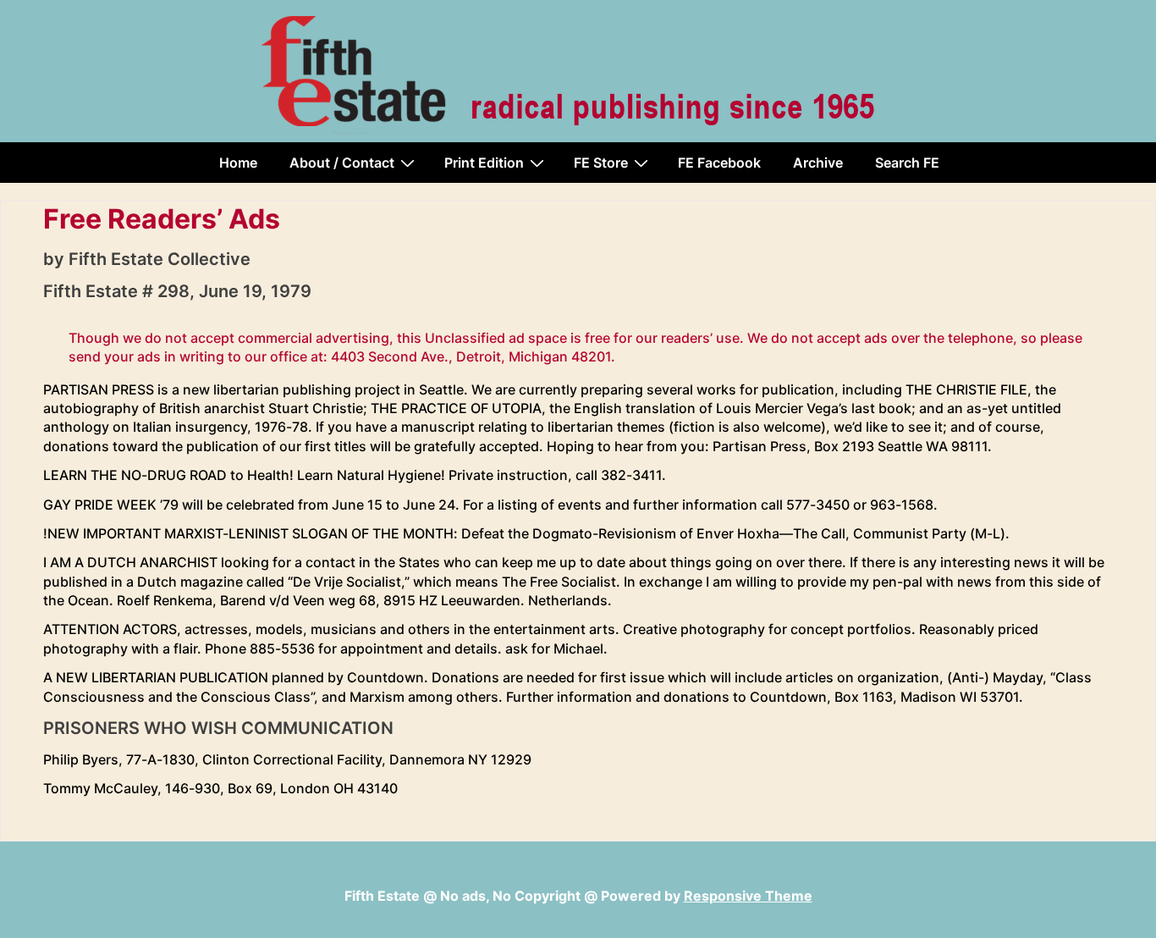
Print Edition (484, 162)
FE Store (601, 162)
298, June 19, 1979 (234, 291)
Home (238, 162)
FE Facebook (719, 162)
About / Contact (341, 162)
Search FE (907, 162)
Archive (818, 162)
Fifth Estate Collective (159, 259)
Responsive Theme (748, 895)
